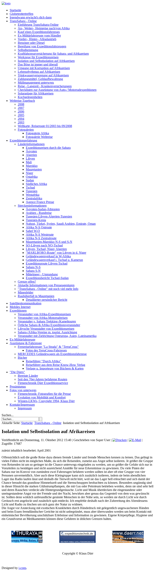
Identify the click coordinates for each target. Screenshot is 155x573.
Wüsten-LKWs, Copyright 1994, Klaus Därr (46, 401)
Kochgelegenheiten (30, 97)
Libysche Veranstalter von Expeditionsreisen (46, 328)
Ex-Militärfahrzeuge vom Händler (39, 35)
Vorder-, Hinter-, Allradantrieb (37, 39)
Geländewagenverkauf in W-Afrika (48, 256)
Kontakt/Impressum (22, 404)
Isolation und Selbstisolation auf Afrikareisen (46, 61)
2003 (21, 122)
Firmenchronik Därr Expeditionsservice (43, 383)
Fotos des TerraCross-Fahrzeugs (46, 350)
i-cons (22, 568)
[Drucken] (119, 440)
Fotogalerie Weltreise (39, 137)
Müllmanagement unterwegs (36, 82)
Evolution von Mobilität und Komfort (42, 397)
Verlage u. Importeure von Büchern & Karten (55, 368)
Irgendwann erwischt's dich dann (31, 17)
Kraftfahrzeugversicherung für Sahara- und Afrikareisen (53, 53)
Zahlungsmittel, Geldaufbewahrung (40, 79)
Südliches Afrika (36, 184)
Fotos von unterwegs (23, 390)
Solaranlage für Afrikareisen (35, 93)
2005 (21, 115)
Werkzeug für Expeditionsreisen (38, 57)
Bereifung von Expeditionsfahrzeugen (42, 46)
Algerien (31, 155)
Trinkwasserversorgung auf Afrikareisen (43, 75)
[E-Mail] (135, 440)
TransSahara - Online (23, 21)
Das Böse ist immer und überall (38, 64)
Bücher (22, 357)
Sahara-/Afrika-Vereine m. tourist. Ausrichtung (47, 332)
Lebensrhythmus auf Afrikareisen (39, 71)
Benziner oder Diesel (31, 42)
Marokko (32, 165)
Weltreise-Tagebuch (22, 100)
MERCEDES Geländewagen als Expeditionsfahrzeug (52, 354)
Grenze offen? (27, 281)
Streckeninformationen (32, 205)
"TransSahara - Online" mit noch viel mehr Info (48, 289)
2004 (21, 118)
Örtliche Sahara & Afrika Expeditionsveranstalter (49, 325)
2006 (21, 111)
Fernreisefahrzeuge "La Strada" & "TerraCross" (48, 346)
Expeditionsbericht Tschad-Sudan (47, 278)
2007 (21, 108)
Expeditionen (18, 310)
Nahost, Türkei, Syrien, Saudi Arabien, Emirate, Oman (61, 223)
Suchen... (8, 415)
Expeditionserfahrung (23, 140)
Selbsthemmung (28, 50)
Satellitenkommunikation (25, 303)
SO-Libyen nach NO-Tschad (44, 245)
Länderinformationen (31, 144)
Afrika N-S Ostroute (39, 227)
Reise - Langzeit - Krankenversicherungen (45, 86)
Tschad (30, 187)
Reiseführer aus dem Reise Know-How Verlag (55, 365)
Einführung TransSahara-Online (38, 24)
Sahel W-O (33, 231)
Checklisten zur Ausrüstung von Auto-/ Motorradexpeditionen (57, 89)
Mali (29, 162)
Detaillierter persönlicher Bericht (46, 299)
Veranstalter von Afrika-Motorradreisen (43, 317)
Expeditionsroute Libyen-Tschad (46, 263)
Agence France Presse (40, 202)
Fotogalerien (26, 129)
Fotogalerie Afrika (37, 133)
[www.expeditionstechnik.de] (77, 541)
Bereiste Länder (28, 375)
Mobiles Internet (20, 307)
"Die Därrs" (17, 372)
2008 (21, 104)
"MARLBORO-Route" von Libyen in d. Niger (56, 252)
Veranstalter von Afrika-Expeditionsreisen (44, 314)
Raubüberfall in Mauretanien (36, 296)
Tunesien (31, 191)
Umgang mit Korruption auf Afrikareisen (44, 68)
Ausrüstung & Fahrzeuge (26, 343)
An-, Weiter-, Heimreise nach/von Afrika (44, 28)
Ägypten (31, 151)
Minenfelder (25, 292)
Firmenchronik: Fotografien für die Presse (44, 393)
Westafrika (32, 194)
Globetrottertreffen (21, 13)
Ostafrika (32, 176)
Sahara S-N (33, 270)
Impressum (25, 408)
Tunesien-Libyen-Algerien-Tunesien (49, 216)
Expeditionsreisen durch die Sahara (48, 147)
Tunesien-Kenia (36, 220)
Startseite (15, 10)
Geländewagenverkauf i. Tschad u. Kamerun (54, 260)
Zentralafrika (34, 198)
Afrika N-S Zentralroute (41, 238)
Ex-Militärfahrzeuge (22, 339)
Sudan (30, 180)
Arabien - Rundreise (39, 213)
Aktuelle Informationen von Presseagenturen (46, 285)
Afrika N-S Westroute (40, 234)
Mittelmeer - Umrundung (42, 274)
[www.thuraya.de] (27, 541)
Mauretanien (34, 169)
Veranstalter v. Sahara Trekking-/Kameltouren (47, 321)
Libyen (30, 158)
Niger (29, 173)
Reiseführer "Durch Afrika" (43, 361)
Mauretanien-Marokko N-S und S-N (49, 241)
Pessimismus (18, 386)
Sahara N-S (33, 267)
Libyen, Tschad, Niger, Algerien (46, 249)
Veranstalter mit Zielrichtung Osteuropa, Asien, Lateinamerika (57, 336)
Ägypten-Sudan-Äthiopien (43, 209)
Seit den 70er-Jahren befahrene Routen (42, 379)
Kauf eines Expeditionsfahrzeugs (39, 32)
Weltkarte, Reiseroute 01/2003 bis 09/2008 (45, 126)
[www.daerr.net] (128, 541)
